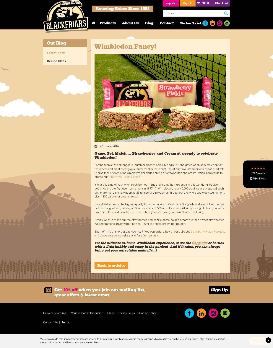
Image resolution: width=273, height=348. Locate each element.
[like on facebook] (205, 23)
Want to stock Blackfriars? (86, 313)
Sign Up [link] (219, 290)
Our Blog (56, 43)
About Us (130, 23)
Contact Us (50, 322)
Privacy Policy (126, 313)
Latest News (56, 53)
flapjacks (199, 243)
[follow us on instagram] (219, 23)
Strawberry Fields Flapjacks (208, 231)
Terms (66, 322)
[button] (258, 174)
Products (108, 23)
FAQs (110, 313)
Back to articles (111, 265)
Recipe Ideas (56, 61)
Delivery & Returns (54, 313)
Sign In (187, 3)
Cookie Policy (197, 339)
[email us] (227, 23)
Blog (149, 23)
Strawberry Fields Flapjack (124, 177)
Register (171, 3)
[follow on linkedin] (212, 23)
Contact (167, 23)
